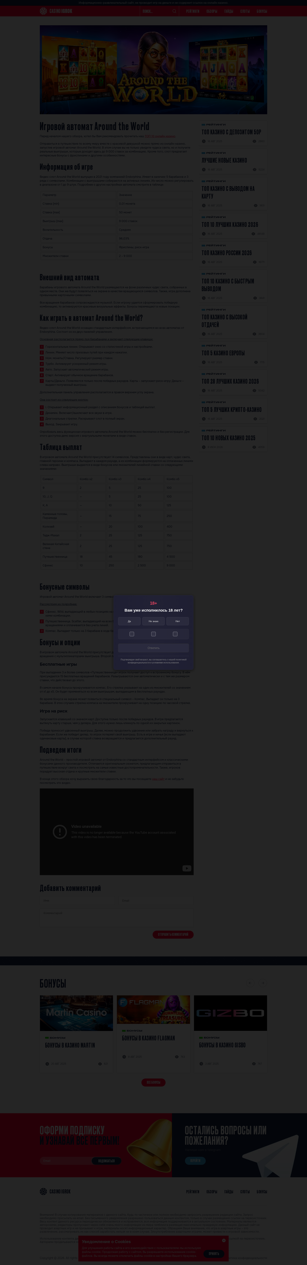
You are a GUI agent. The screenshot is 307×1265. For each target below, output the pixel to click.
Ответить (154, 647)
